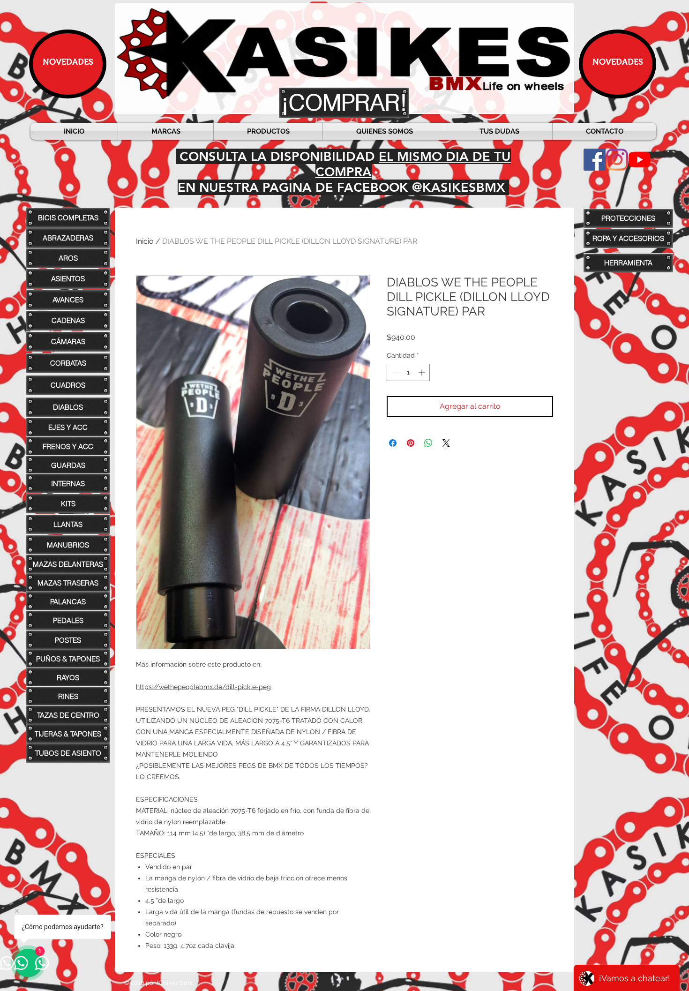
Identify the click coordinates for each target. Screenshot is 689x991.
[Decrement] (394, 372)
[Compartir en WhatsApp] (428, 443)
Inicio (145, 241)
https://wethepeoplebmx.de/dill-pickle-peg (203, 687)
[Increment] (422, 372)
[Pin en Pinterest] (410, 443)
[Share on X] (446, 443)
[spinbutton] (408, 372)
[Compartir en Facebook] (392, 443)
